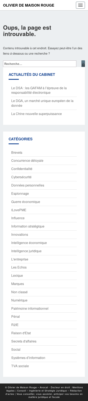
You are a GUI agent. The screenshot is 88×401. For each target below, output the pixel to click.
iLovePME (18, 210)
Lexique (17, 275)
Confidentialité (21, 168)
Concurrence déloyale (27, 160)
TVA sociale (20, 365)
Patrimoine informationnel (30, 308)
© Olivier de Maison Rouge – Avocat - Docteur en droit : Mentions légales (44, 389)
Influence (18, 218)
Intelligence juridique (26, 251)
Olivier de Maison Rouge (28, 5)
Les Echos (19, 267)
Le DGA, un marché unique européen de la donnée (42, 103)
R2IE (15, 324)
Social (15, 349)
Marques (17, 283)
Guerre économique (25, 201)
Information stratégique (27, 226)
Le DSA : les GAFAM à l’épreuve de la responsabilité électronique (39, 90)
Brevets (16, 152)
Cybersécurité (21, 177)
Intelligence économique (29, 242)
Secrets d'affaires (23, 341)
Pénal (15, 316)
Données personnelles (27, 185)
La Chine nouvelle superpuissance (36, 113)
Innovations (19, 234)
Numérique (19, 300)
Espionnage (20, 193)
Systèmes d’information (28, 357)
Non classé (19, 292)
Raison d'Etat (21, 333)
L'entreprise (19, 259)
